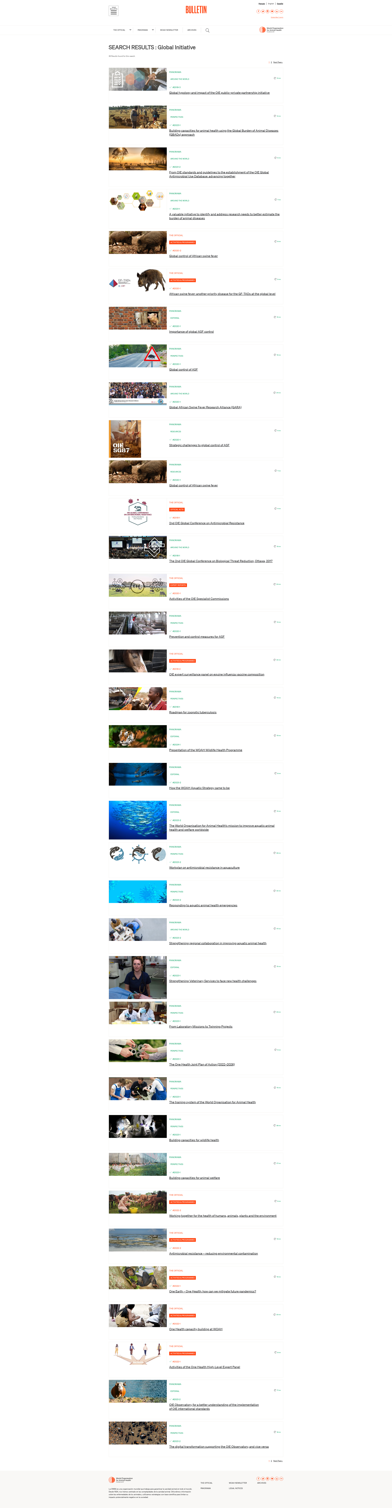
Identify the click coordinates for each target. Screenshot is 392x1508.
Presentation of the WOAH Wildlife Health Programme (205, 750)
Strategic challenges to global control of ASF (199, 445)
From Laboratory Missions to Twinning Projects (200, 1026)
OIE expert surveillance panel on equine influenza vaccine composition (216, 674)
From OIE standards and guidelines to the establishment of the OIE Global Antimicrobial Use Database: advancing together (219, 174)
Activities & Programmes (182, 242)
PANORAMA (143, 30)
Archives (191, 30)
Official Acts (176, 509)
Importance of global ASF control (191, 331)
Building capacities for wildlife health (194, 1140)
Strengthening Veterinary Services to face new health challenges (212, 981)
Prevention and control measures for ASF (197, 636)
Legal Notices (236, 1488)
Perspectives (176, 117)
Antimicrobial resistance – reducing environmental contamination (213, 1253)
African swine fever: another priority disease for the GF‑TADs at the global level (222, 294)
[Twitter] (263, 11)
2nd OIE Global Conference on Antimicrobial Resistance (206, 523)
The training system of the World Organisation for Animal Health (212, 1102)
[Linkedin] (277, 11)
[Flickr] (281, 11)
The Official (119, 30)
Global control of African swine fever (193, 256)
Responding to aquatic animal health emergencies (203, 905)
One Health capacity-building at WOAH (195, 1329)
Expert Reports (178, 585)
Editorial (174, 318)
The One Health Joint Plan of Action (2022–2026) (202, 1064)
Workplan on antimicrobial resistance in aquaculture (204, 867)
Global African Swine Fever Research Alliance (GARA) (205, 407)
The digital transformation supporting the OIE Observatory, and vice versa (219, 1446)
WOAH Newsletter (169, 30)
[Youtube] (272, 11)
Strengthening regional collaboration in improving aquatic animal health (217, 943)
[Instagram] (268, 11)
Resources (175, 431)
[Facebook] (258, 11)
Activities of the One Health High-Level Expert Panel (204, 1367)
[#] (207, 30)
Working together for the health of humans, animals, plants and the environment (223, 1216)
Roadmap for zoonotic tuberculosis (193, 712)
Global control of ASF (183, 369)
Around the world (179, 79)
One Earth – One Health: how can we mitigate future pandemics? (212, 1291)
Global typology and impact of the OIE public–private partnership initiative (219, 93)
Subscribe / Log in (277, 17)
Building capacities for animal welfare (194, 1178)
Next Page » (278, 62)
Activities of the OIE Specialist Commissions (199, 599)
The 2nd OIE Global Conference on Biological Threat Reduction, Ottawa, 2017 (221, 561)
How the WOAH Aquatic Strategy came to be (199, 788)
